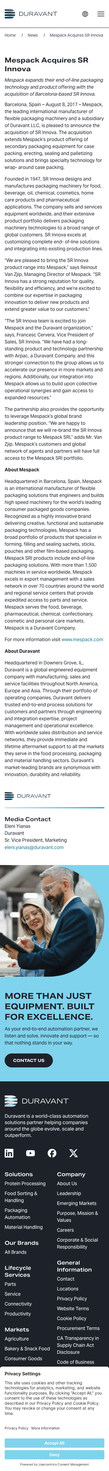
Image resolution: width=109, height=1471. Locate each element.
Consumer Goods (23, 1359)
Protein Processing (25, 1184)
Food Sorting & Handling (21, 1196)
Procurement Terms (78, 1328)
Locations (67, 1289)
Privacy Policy (72, 1299)
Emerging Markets (77, 1203)
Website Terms (73, 1309)
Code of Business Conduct (75, 1365)
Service (13, 1294)
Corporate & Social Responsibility (77, 1243)
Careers (65, 1230)
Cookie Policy (71, 1318)
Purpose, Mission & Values (77, 1216)
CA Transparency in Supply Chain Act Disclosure (78, 1345)
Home (10, 35)
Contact (65, 1279)
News (33, 35)
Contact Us (28, 1060)
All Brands (15, 1252)
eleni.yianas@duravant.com (34, 847)
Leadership (69, 1193)
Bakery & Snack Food (27, 1349)
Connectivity (18, 1304)
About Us (67, 1184)
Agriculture (17, 1339)
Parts (10, 1284)
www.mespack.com (82, 639)
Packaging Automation (17, 1213)
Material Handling (24, 1227)
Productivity (18, 1314)
